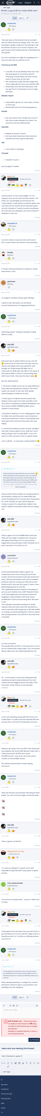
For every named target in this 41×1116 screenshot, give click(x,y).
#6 (39, 327)
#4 (39, 263)
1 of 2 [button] (14, 18)
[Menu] (2, 2)
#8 (39, 462)
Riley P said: (7, 967)
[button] (3, 1005)
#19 (38, 926)
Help (2, 1103)
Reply (38, 171)
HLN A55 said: (7, 469)
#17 (39, 863)
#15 (38, 787)
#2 (39, 190)
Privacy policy (5, 1099)
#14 (38, 743)
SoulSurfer (6, 14)
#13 (38, 711)
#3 (39, 235)
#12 (38, 672)
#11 (39, 638)
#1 (39, 35)
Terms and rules (6, 1094)
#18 (38, 894)
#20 (38, 960)
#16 (38, 836)
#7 (39, 355)
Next (20, 18)
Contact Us (5, 1089)
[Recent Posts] (34, 2)
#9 (39, 530)
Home (3, 1108)
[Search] (38, 2)
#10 (38, 566)
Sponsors (4, 1085)
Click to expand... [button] (21, 487)
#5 (39, 292)
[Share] (36, 34)
